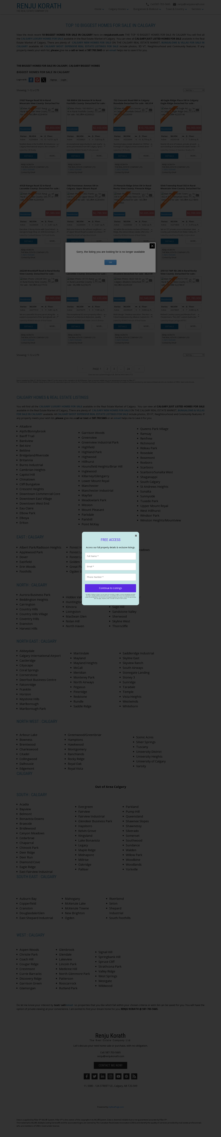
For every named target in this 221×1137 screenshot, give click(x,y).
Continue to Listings (110, 588)
